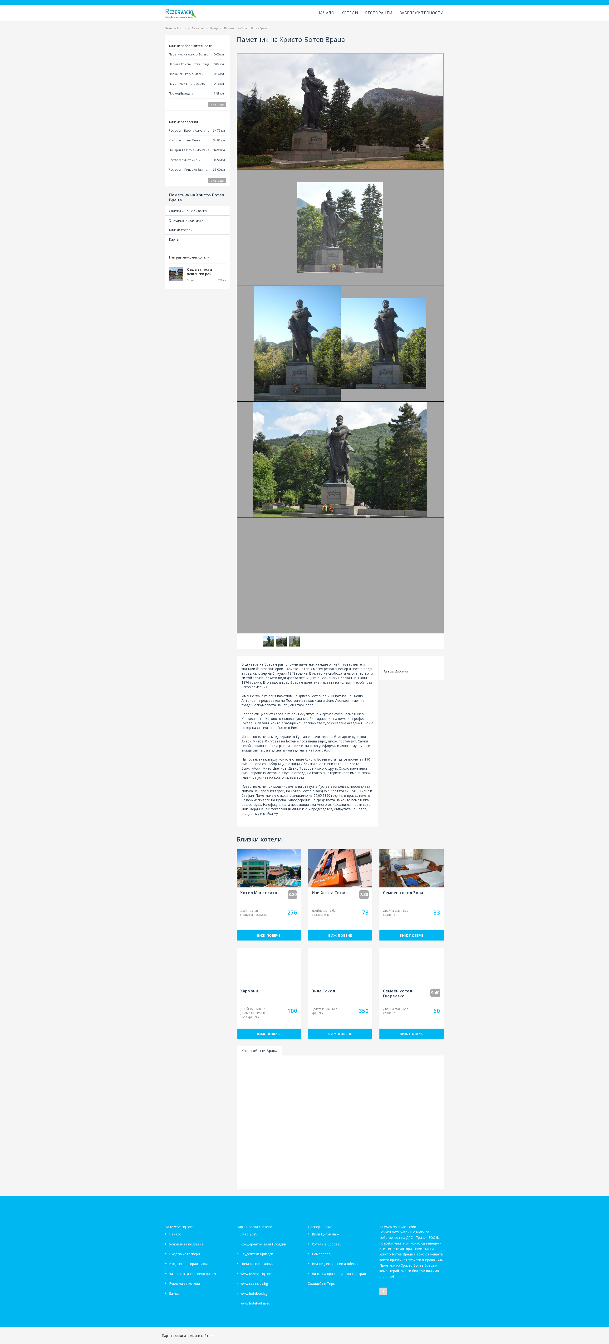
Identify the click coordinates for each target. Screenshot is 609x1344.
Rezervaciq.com (175, 28)
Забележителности (422, 12)
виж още (217, 104)
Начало (325, 12)
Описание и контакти (186, 220)
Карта (174, 239)
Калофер (259, 1136)
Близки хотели (180, 230)
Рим (294, 1190)
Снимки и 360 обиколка (188, 211)
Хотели (350, 12)
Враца (214, 28)
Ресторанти (378, 12)
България (198, 28)
